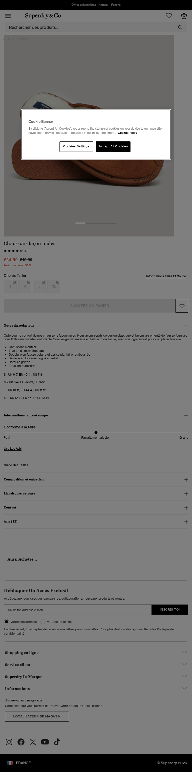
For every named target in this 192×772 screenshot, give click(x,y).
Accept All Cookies (113, 146)
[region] (96, 134)
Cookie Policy (127, 133)
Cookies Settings (76, 146)
